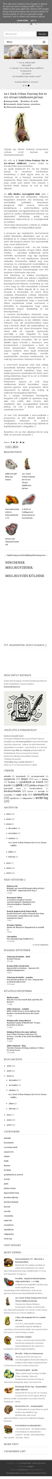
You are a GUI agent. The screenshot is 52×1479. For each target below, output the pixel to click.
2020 (8, 868)
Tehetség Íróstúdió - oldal (18, 957)
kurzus (30, 791)
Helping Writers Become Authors (22, 1032)
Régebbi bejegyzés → (38, 555)
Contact (31, 24)
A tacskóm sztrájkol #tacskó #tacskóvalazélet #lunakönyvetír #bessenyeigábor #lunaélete (21, 902)
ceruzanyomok (37, 776)
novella (41, 791)
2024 (8, 819)
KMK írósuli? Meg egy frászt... (11, 477)
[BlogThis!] (9, 447)
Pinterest (21, 24)
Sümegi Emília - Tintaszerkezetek (32, 1463)
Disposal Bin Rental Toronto (36, 1473)
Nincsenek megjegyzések (18, 107)
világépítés (27, 798)
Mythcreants (12, 997)
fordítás (11, 782)
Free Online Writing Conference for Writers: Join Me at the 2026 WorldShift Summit (24, 1036)
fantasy (26, 104)
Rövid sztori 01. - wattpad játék (29, 1406)
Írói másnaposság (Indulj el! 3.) (20, 939)
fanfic (36, 779)
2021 (8, 863)
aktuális (7, 776)
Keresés (42, 34)
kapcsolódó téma (12, 789)
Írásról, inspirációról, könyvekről (21, 911)
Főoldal (25, 555)
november (13, 833)
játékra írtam (36, 785)
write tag (41, 798)
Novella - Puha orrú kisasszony (29, 1353)
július (10, 852)
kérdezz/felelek (12, 791)
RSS (36, 24)
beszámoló (11, 104)
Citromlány (12, 937)
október (12, 838)
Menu (9, 42)
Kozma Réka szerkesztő (18, 966)
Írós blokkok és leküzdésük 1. (28, 1426)
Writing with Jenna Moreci (19, 1021)
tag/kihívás (14, 798)
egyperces (9, 779)
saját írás (21, 795)
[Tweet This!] (13, 442)
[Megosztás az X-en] (11, 447)
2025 (8, 814)
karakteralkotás (36, 789)
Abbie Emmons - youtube (18, 1009)
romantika (8, 795)
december (12, 828)
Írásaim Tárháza (14, 925)
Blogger (30, 1466)
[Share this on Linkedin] (23, 442)
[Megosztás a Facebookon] (14, 447)
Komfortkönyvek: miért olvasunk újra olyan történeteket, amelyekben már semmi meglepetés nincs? (25, 916)
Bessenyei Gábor (14, 898)
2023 (8, 824)
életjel (19, 104)
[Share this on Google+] (17, 442)
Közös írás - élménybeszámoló (12, 542)
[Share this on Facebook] (11, 442)
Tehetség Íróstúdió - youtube (20, 977)
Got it (33, 21)
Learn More (22, 21)
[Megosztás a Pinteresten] (17, 447)
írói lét (7, 785)
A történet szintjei (23, 1337)
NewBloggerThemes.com (15, 1473)
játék (19, 785)
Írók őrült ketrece (12, 687)
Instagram (26, 24)
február (11, 857)
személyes (35, 104)
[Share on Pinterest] (20, 442)
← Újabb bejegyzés (13, 555)
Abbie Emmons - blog (16, 1046)
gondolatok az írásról (31, 782)
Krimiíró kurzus (13, 959)
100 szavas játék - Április (26, 1370)
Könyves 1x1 (12, 886)
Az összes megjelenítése (40, 945)
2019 (8, 873)
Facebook (16, 24)
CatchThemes (22, 1470)
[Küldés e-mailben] (6, 447)
